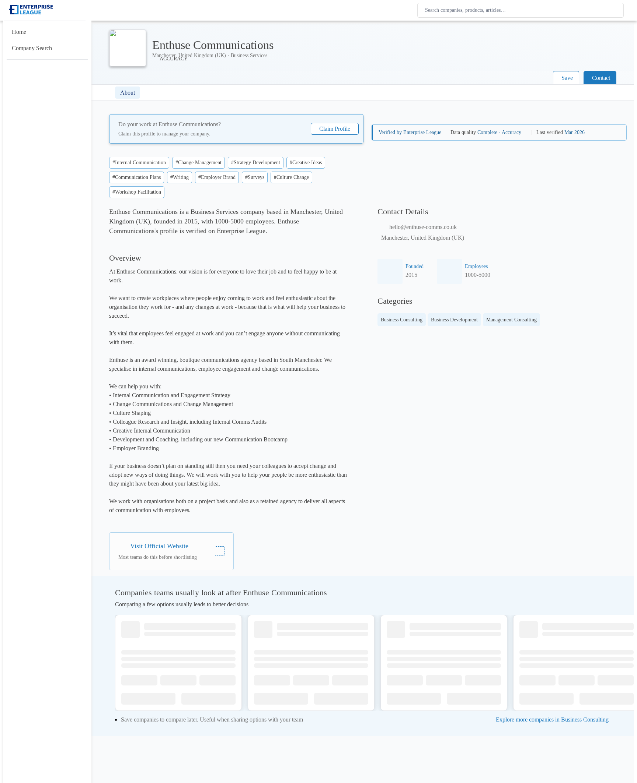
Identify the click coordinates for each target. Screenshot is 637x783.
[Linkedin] (219, 551)
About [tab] (127, 92)
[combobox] (522, 10)
